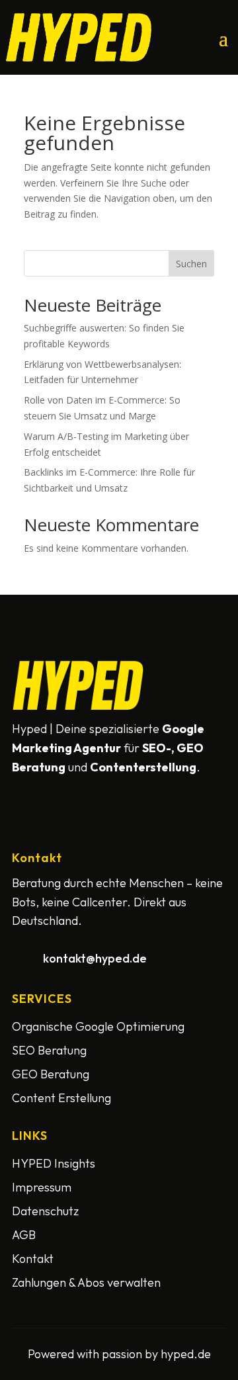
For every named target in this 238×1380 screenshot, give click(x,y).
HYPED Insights (53, 1163)
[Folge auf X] (57, 794)
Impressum (41, 1187)
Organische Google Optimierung (98, 1026)
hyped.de (186, 1353)
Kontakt (33, 1258)
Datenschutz (45, 1211)
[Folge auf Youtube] (88, 794)
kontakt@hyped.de (95, 958)
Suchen (191, 263)
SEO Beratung (49, 1050)
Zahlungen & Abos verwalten (86, 1282)
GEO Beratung (50, 1074)
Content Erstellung (61, 1097)
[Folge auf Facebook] (25, 794)
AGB (24, 1234)
